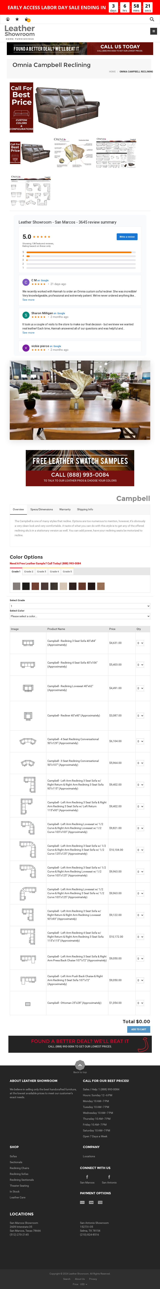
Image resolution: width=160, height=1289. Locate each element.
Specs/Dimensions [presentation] (41, 509)
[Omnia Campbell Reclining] (80, 107)
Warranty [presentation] (65, 509)
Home (112, 71)
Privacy (93, 1279)
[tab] (18, 510)
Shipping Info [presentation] (85, 509)
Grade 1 (16, 571)
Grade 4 (54, 571)
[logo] (27, 32)
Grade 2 (28, 571)
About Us (80, 1279)
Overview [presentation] (18, 509)
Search (66, 1279)
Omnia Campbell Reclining (51, 65)
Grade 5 (67, 571)
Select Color (17, 610)
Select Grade (17, 600)
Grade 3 (41, 571)
